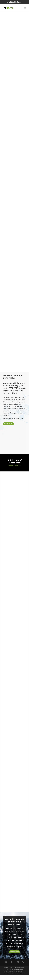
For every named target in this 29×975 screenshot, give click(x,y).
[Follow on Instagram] (17, 962)
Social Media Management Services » (14, 315)
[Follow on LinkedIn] (5, 962)
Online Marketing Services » (14, 244)
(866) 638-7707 (14, 1)
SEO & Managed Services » (14, 223)
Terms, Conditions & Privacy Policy (14, 969)
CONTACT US (8, 424)
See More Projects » (14, 465)
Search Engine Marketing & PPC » (14, 269)
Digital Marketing (14, 236)
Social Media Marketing (14, 305)
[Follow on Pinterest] (23, 962)
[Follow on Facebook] (11, 962)
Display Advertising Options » (14, 292)
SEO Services (14, 215)
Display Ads (14, 282)
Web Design (15, 192)
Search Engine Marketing (14, 257)
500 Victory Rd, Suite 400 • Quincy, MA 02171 (13, 971)
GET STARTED (14, 952)
